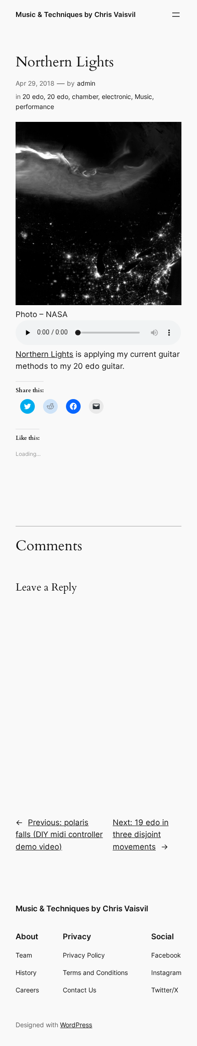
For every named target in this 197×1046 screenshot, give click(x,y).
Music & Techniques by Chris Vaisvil (76, 15)
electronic (116, 96)
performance (35, 106)
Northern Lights (44, 354)
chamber (85, 96)
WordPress (76, 1025)
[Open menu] (175, 14)
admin (86, 83)
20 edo (33, 96)
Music (143, 96)
